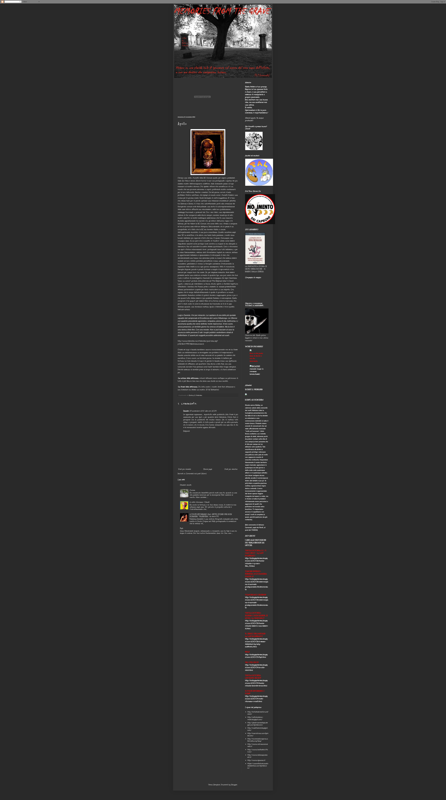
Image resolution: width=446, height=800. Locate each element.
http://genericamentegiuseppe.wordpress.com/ (257, 724)
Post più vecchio (231, 469)
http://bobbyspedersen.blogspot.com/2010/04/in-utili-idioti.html (256, 667)
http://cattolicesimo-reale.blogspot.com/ (255, 718)
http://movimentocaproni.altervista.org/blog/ (257, 740)
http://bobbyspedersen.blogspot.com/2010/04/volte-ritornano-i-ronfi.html (256, 699)
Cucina (192, 490)
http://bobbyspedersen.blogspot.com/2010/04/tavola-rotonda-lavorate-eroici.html (256, 683)
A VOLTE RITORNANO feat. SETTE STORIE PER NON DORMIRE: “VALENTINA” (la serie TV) (211, 515)
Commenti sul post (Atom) (196, 473)
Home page (207, 469)
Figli (181, 528)
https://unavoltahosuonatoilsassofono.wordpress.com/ (257, 765)
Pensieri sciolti (185, 485)
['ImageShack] (251, 351)
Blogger (234, 785)
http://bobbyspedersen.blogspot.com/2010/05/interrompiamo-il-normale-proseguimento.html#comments (256, 584)
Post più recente (184, 469)
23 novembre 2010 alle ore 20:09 (202, 411)
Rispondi (186, 431)
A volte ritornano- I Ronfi (200, 502)
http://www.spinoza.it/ (256, 760)
